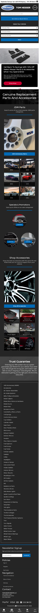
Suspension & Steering (11, 502)
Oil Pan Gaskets (8, 481)
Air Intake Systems (9, 393)
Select (19, 39)
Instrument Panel (9, 465)
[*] (16, 78)
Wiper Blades (8, 539)
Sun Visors (7, 499)
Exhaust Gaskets (9, 433)
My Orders (6, 570)
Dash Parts (7, 425)
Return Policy (7, 579)
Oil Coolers (7, 478)
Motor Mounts (8, 473)
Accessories (7, 388)
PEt (5, 483)
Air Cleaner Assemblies (11, 390)
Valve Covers (8, 526)
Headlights (7, 459)
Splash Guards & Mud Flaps (12, 494)
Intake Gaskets (8, 467)
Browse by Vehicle (8, 586)
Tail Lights (7, 507)
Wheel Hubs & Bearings (11, 534)
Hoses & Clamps (9, 462)
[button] (18, 88)
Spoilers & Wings (9, 497)
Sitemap (5, 583)
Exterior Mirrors (8, 436)
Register (5, 566)
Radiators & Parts (9, 486)
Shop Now (12, 83)
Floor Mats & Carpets (10, 441)
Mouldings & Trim (9, 475)
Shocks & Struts (9, 489)
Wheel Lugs (7, 536)
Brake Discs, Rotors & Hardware (13, 401)
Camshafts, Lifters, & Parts (12, 412)
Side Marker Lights (9, 491)
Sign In (5, 563)
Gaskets (6, 454)
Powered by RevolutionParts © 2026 (19, 606)
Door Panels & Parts (10, 428)
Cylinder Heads (8, 422)
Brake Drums (8, 404)
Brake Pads (7, 406)
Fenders (6, 438)
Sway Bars (7, 504)
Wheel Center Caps (9, 531)
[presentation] (2, 55)
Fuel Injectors (8, 444)
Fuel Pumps (7, 446)
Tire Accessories (9, 515)
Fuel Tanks (7, 449)
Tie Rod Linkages (9, 512)
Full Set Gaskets (8, 452)
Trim (5, 520)
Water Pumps (8, 528)
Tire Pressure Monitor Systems (13, 518)
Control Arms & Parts (10, 417)
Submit (26, 555)
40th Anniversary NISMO (11, 385)
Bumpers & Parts (9, 409)
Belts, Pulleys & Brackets (11, 396)
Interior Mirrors (8, 470)
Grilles (5, 457)
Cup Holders (7, 420)
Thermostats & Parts (10, 510)
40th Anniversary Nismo (19, 154)
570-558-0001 (6, 597)
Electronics (7, 430)
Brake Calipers (8, 398)
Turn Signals (7, 523)
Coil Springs (7, 414)
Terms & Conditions (8, 575)
